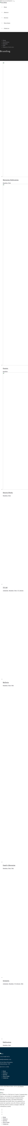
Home (5, 7)
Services (6, 17)
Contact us (6, 28)
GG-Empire (21, 1086)
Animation (5, 590)
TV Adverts (20, 590)
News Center (7, 23)
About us (6, 12)
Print (4, 45)
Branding (5, 43)
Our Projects (6, 42)
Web (12, 685)
